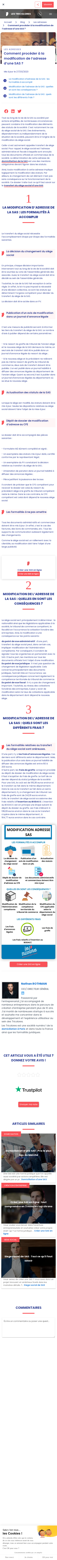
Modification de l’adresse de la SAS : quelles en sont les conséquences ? (31, 88)
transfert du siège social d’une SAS (23, 185)
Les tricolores (20, 13)
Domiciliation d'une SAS (34, 1179)
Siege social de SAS (34, 1285)
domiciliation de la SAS (15, 161)
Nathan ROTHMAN (34, 984)
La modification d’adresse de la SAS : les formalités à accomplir (29, 80)
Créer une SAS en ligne (28, 574)
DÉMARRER (48, 4)
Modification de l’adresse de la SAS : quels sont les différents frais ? (30, 96)
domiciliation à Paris (13, 1028)
